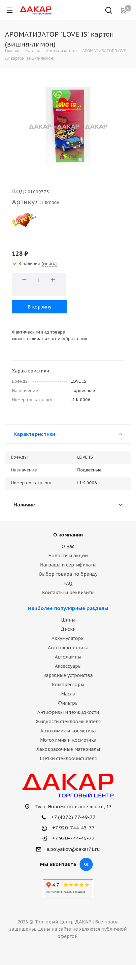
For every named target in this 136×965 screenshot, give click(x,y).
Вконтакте (86, 864)
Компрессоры (68, 685)
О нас (68, 546)
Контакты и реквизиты (68, 592)
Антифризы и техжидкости (68, 712)
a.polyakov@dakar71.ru (73, 849)
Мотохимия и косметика (68, 740)
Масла (68, 694)
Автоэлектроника (68, 648)
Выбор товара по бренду (68, 574)
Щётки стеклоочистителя (68, 758)
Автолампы (68, 657)
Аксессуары (68, 666)
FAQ (68, 583)
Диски (68, 629)
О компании (68, 534)
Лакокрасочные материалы (68, 749)
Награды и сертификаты (68, 565)
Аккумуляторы (68, 638)
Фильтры (68, 703)
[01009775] (68, 126)
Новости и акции (68, 556)
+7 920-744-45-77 (73, 827)
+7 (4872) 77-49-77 (73, 817)
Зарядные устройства (68, 675)
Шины (68, 620)
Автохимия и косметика (68, 731)
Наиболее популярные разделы (68, 608)
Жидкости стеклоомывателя (68, 721)
